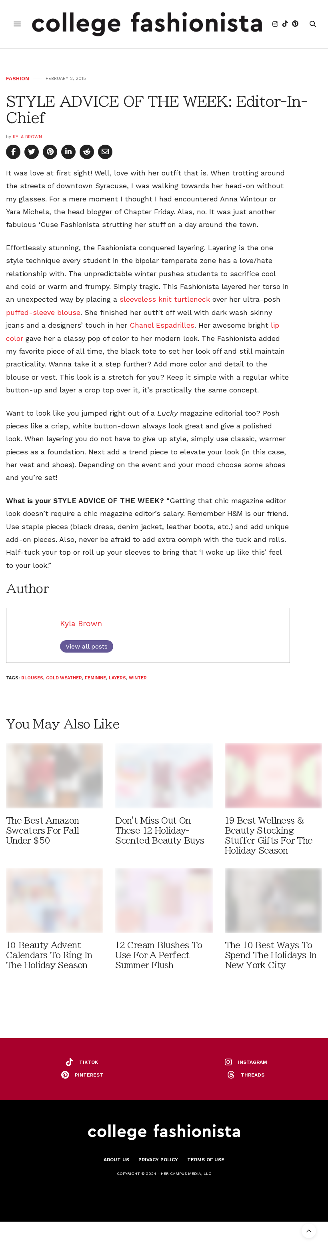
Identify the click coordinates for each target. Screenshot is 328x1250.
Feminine (95, 678)
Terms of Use (205, 1159)
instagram (252, 1062)
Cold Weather (64, 678)
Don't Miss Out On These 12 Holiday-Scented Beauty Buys (159, 830)
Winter (138, 678)
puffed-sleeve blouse (43, 312)
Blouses (32, 678)
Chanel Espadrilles (162, 325)
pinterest (89, 1075)
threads (252, 1075)
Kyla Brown (27, 136)
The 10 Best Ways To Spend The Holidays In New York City (271, 955)
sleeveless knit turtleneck (165, 299)
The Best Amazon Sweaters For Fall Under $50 (42, 830)
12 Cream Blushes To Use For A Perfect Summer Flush (158, 955)
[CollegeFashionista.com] (147, 24)
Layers (117, 678)
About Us (116, 1159)
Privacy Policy (158, 1159)
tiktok (88, 1062)
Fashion (17, 78)
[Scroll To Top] (309, 1231)
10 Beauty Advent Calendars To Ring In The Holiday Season (49, 955)
